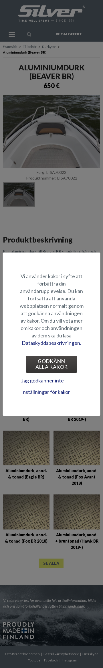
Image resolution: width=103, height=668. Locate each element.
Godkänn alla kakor (51, 364)
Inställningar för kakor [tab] (45, 392)
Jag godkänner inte (42, 380)
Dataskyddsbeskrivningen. (51, 343)
